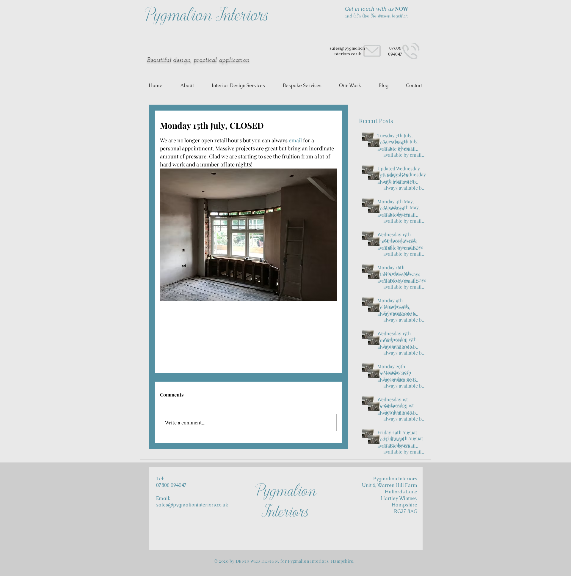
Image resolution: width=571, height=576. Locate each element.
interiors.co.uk (347, 53)
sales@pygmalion (347, 48)
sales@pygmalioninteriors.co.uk (192, 505)
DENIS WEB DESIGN (257, 561)
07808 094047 (395, 51)
